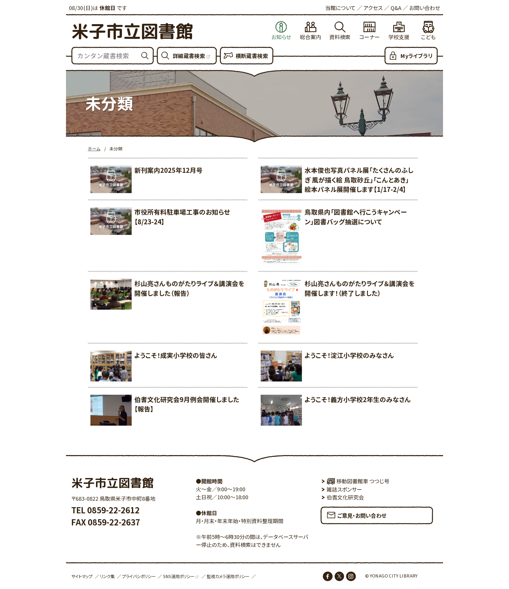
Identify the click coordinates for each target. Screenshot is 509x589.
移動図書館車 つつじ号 (362, 481)
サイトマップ (81, 576)
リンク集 (107, 576)
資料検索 (340, 37)
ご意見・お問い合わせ (361, 515)
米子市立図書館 (132, 31)
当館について (340, 7)
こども (428, 37)
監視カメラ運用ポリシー (228, 576)
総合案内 (310, 37)
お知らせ (281, 37)
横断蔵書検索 (252, 55)
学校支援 (398, 37)
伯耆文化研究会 (345, 497)
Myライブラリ (416, 55)
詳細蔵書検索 (189, 55)
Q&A (396, 7)
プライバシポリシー (139, 576)
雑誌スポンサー (344, 489)
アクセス (373, 7)
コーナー (369, 37)
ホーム (94, 148)
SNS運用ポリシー (178, 576)
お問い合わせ (424, 7)
